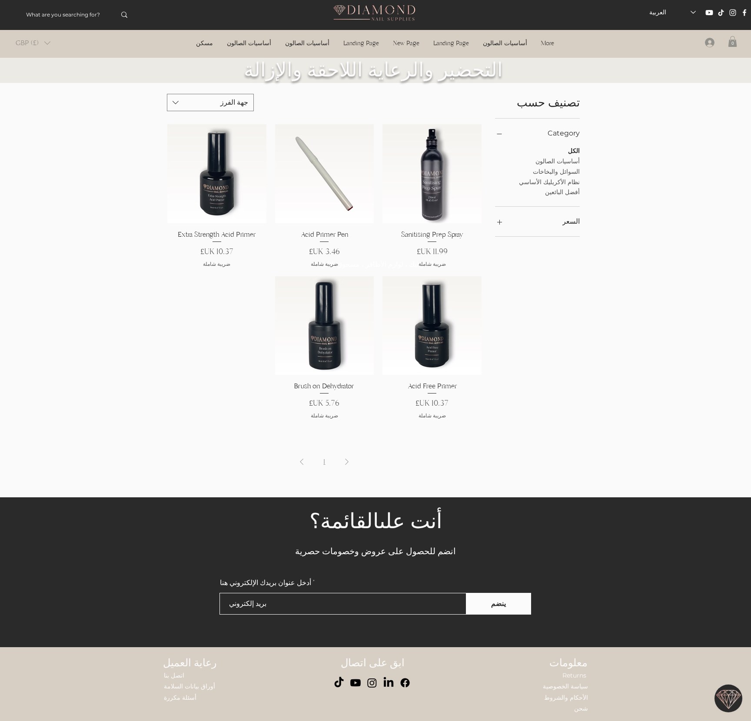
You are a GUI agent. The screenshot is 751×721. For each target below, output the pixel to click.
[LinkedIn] (388, 683)
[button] (33, 43)
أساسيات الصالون (557, 161)
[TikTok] (721, 12)
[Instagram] (732, 12)
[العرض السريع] (432, 173)
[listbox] (33, 43)
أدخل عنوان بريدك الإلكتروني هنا (265, 582)
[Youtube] (709, 12)
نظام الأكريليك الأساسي (549, 182)
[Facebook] (744, 12)
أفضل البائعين (562, 192)
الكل (574, 151)
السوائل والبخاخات (556, 171)
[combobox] (210, 102)
